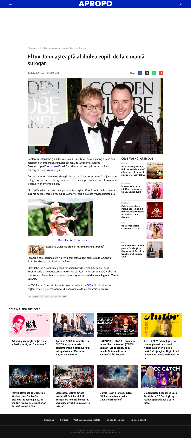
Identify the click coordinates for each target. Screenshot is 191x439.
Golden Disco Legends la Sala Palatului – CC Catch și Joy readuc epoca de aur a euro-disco (160, 398)
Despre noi (49, 420)
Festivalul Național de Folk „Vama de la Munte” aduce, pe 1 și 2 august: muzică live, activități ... (133, 170)
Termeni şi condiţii (138, 420)
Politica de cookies (115, 420)
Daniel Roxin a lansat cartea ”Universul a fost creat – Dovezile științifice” (116, 396)
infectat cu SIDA (84, 285)
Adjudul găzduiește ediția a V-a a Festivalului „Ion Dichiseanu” (29, 342)
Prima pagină (32, 48)
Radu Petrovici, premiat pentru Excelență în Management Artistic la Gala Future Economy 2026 (133, 251)
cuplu (47, 296)
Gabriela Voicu (37, 73)
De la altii (53, 296)
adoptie (35, 296)
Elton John (50, 166)
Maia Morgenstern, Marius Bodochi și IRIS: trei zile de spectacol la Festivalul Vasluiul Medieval (132, 212)
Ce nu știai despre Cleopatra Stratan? (130, 227)
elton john (62, 296)
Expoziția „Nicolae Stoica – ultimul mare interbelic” (75, 246)
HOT (40, 48)
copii (41, 296)
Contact (64, 420)
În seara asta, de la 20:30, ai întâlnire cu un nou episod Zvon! (131, 189)
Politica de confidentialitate (86, 420)
